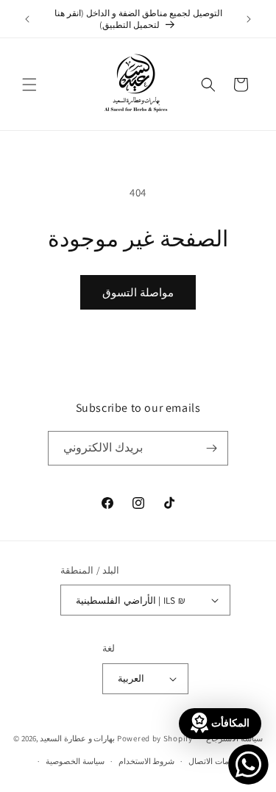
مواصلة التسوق (138, 292)
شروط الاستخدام (146, 761)
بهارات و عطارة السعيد (77, 738)
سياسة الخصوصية (75, 761)
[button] (29, 84)
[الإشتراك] (211, 448)
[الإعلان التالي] (249, 19)
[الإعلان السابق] (27, 19)
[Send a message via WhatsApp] (248, 764)
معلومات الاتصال (216, 761)
